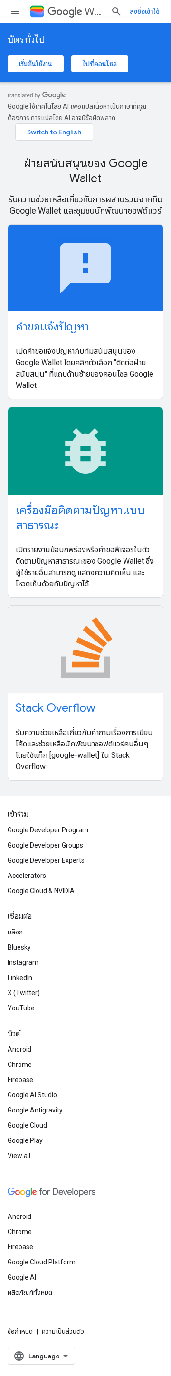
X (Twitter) (24, 993)
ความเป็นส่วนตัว (63, 1331)
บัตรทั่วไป (26, 40)
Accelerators (27, 875)
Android (19, 1049)
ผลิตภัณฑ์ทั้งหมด (30, 1292)
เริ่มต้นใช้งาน (35, 63)
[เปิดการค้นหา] (116, 11)
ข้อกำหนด (20, 1331)
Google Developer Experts (46, 860)
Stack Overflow (55, 708)
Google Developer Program (48, 830)
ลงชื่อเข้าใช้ (145, 11)
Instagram (23, 962)
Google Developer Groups (45, 845)
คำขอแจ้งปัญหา (52, 327)
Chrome (20, 1064)
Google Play (25, 1140)
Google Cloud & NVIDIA (41, 891)
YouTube (21, 1008)
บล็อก (15, 932)
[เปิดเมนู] (15, 11)
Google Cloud (27, 1125)
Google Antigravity (35, 1110)
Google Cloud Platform (42, 1262)
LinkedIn (20, 977)
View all (19, 1155)
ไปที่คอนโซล (100, 63)
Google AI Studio (32, 1095)
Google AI (22, 1277)
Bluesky (19, 947)
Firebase (20, 1080)
